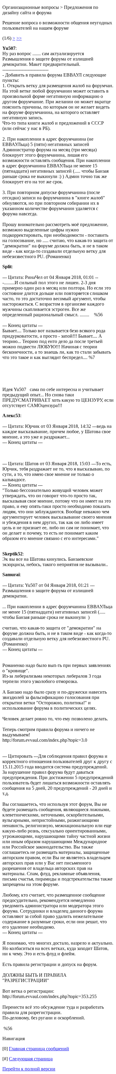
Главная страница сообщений (39, 1048)
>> (19, 38)
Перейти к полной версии (28, 1068)
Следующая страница (31, 1058)
